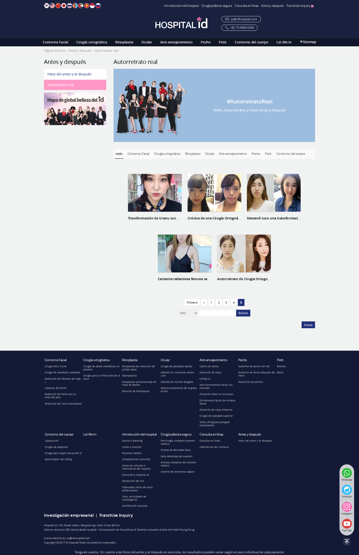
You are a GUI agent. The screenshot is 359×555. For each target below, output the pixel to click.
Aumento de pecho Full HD (253, 366)
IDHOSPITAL (181, 22)
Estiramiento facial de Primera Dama (217, 402)
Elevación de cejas (210, 372)
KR (46, 5)
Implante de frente (56, 388)
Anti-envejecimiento (176, 42)
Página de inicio (54, 51)
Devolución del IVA (133, 481)
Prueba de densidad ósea (175, 450)
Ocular (146, 42)
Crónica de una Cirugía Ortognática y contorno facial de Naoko (238, 218)
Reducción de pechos (250, 382)
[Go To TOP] (346, 541)
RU (98, 5)
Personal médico (132, 453)
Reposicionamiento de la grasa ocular (179, 390)
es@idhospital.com (243, 19)
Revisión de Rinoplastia (135, 391)
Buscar (243, 313)
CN (58, 5)
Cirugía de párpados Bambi (176, 366)
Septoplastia (129, 375)
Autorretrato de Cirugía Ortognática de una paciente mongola (267, 279)
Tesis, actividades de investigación (134, 498)
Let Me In (283, 42)
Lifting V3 (205, 378)
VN (86, 5)
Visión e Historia (131, 447)
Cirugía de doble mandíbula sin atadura (101, 368)
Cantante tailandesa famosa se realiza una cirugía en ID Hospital (209, 279)
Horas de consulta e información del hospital (136, 467)
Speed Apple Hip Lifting (58, 459)
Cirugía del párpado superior (216, 415)
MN (75, 5)
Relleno (281, 366)
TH (69, 5)
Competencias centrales (136, 459)
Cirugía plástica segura (216, 6)
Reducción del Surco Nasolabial (63, 403)
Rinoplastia (124, 42)
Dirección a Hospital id (135, 474)
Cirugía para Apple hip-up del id (63, 453)
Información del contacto (214, 447)
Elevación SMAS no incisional (216, 394)
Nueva (308, 325)
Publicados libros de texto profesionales (137, 489)
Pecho (206, 42)
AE (81, 5)
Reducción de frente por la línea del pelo (60, 396)
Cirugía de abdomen (56, 447)
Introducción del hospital (181, 6)
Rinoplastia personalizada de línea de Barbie (139, 383)
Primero (192, 302)
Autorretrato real (60, 84)
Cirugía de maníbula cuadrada (62, 372)
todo (119, 153)
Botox (280, 372)
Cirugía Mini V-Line (55, 366)
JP (63, 5)
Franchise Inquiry (298, 6)
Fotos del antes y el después (69, 74)
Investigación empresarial (69, 515)
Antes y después (272, 6)
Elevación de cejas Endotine (216, 409)
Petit (223, 42)
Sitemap (309, 42)
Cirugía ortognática (91, 42)
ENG (52, 5)
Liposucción (51, 440)
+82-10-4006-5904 (242, 28)
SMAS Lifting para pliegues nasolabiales (215, 424)
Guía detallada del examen (176, 456)
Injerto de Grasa (209, 366)
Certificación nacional (135, 505)
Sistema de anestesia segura (177, 471)
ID (92, 5)
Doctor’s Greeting (132, 440)
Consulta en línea (246, 6)
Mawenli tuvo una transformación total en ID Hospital (290, 218)
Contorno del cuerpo (251, 42)
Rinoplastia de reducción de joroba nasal (138, 368)
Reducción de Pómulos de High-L (63, 380)
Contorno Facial (55, 42)
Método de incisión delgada (177, 382)
